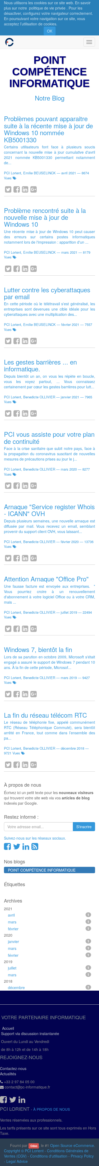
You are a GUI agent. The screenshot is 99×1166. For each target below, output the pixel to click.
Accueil (7, 1028)
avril (48, 915)
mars (48, 921)
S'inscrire (84, 826)
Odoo (33, 1146)
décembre (48, 987)
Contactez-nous (13, 1068)
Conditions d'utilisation (48, 1156)
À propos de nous (51, 1109)
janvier (48, 941)
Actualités (8, 1073)
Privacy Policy (82, 1156)
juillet (48, 968)
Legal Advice (17, 1161)
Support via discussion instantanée (29, 1033)
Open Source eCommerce (72, 1145)
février (48, 928)
